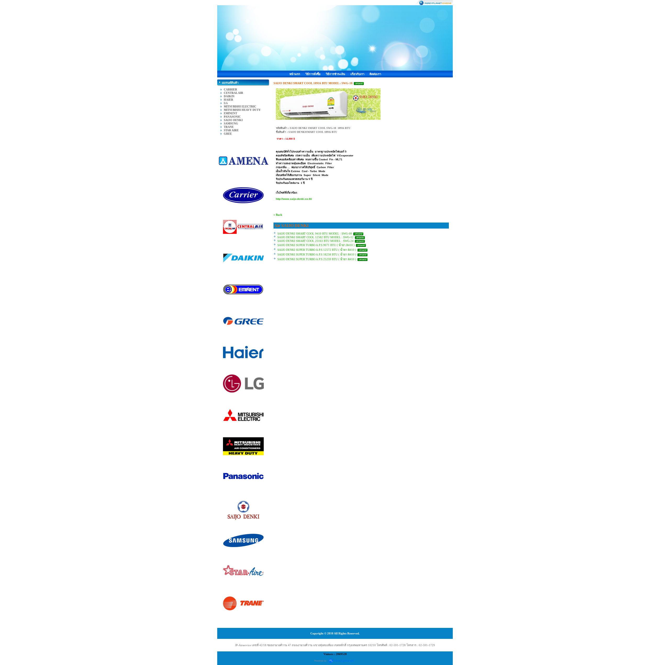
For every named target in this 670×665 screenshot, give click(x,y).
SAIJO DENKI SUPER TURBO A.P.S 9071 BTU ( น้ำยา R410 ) (316, 245)
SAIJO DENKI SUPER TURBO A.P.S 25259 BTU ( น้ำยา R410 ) (316, 259)
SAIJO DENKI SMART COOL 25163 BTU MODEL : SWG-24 (315, 240)
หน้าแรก (294, 74)
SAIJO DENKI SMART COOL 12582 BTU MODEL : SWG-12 (315, 237)
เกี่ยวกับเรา (357, 74)
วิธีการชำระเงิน (335, 74)
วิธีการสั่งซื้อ (313, 74)
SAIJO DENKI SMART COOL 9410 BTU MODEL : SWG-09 (315, 233)
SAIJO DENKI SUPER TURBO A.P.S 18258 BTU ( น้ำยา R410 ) (316, 254)
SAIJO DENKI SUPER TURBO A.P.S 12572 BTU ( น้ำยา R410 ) (316, 249)
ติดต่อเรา (375, 74)
